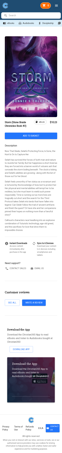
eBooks (8, 23)
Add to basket (31, 135)
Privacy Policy (5, 428)
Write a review (33, 302)
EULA (40, 428)
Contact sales (18, 268)
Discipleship (46, 23)
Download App (21, 349)
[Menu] (56, 5)
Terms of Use (18, 428)
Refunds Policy (30, 428)
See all (12, 302)
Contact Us (52, 428)
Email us (39, 268)
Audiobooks (26, 23)
